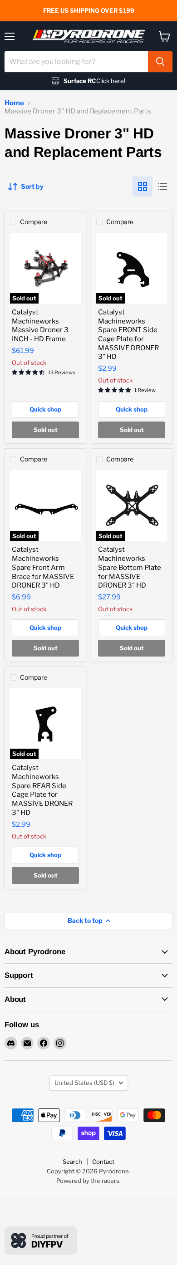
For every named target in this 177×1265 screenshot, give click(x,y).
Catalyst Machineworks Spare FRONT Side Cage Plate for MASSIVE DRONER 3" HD (128, 334)
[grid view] (142, 186)
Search (72, 1161)
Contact (103, 1161)
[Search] (160, 61)
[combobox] (76, 61)
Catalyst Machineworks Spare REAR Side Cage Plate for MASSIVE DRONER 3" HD (42, 790)
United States (84, 1082)
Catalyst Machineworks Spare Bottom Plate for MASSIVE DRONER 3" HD (129, 567)
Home (14, 103)
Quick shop (45, 409)
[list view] (162, 186)
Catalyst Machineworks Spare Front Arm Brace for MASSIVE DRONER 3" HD (43, 567)
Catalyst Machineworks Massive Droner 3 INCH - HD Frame (40, 325)
